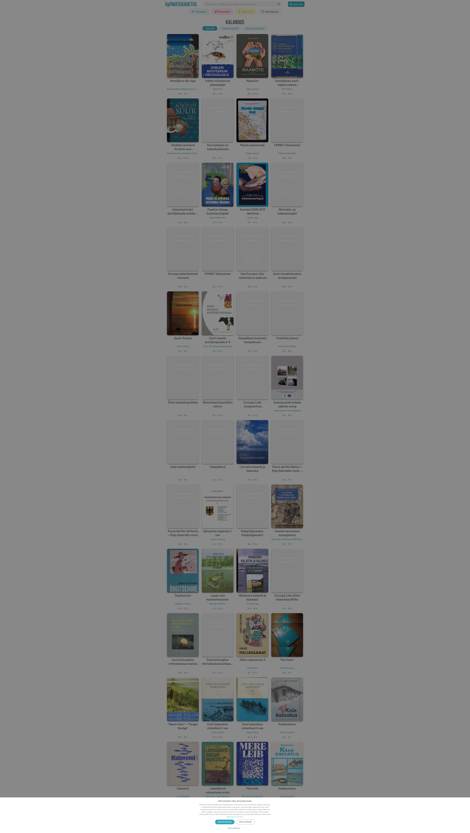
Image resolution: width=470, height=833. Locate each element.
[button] (235, 828)
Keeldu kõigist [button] (245, 822)
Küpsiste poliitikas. (237, 817)
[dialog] (235, 815)
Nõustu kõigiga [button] (225, 822)
